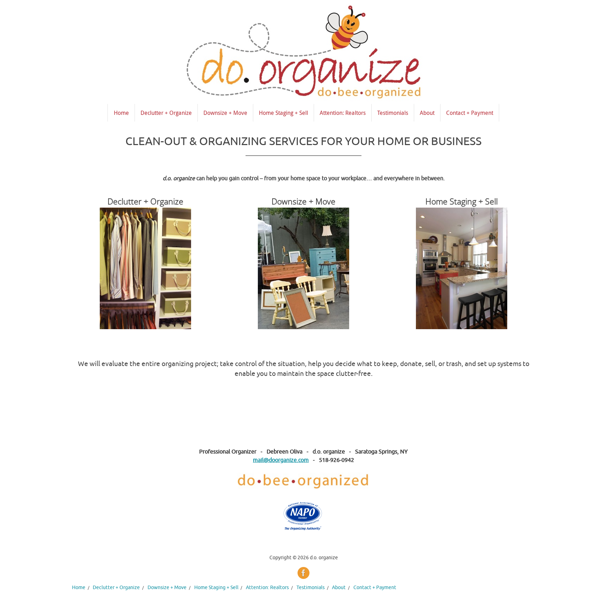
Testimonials (310, 588)
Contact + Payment (374, 588)
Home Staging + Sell (216, 588)
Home (78, 588)
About (339, 588)
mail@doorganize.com (281, 460)
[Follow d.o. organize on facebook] (303, 573)
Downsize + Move (167, 588)
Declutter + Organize (116, 588)
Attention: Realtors (267, 588)
